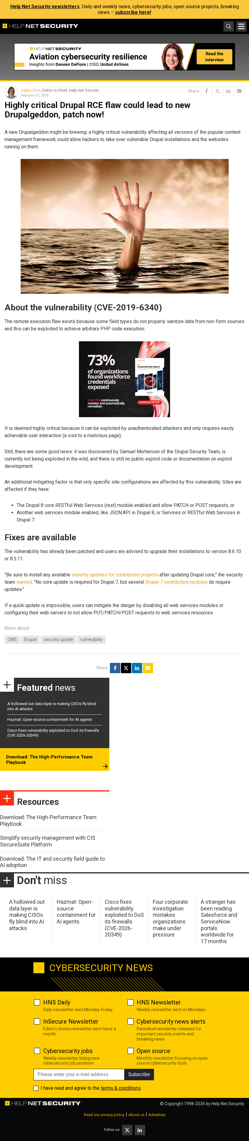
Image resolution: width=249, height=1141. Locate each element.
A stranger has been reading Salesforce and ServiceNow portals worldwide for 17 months (219, 921)
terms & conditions (121, 1088)
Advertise (156, 1114)
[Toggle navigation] (241, 26)
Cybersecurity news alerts (171, 1021)
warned (24, 582)
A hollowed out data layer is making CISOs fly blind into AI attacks (27, 915)
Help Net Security (227, 1103)
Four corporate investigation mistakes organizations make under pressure (170, 918)
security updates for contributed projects (115, 575)
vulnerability (91, 639)
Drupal (30, 639)
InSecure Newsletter (70, 1021)
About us (136, 1114)
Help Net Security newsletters (45, 6)
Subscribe (139, 1074)
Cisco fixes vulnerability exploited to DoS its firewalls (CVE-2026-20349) (124, 918)
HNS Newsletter (159, 1002)
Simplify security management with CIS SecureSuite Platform (47, 841)
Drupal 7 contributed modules (176, 582)
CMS (12, 639)
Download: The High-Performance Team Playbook (49, 759)
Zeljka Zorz (30, 90)
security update (58, 639)
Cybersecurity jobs (68, 1051)
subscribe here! (133, 12)
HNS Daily (56, 1002)
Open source (153, 1051)
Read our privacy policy (104, 1114)
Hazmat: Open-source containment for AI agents (49, 719)
